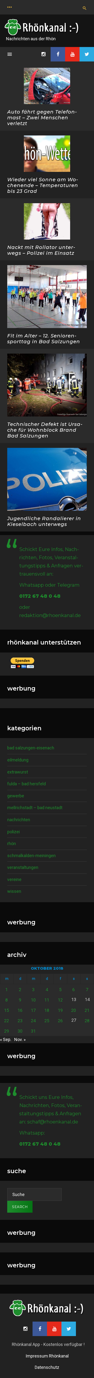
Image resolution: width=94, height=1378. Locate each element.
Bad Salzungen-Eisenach (30, 747)
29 (6, 1031)
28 (87, 1020)
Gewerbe (15, 795)
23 (20, 1020)
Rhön (11, 843)
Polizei (13, 831)
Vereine (14, 879)
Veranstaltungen (22, 867)
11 (46, 999)
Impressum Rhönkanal (47, 1355)
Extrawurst (17, 771)
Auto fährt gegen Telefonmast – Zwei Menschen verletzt (42, 117)
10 (33, 999)
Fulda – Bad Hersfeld (26, 783)
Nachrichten (18, 819)
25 (46, 1020)
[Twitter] (87, 54)
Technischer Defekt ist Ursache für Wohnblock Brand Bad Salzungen (44, 430)
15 (6, 1010)
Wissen (14, 891)
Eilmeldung (17, 759)
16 (20, 1010)
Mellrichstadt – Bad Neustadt (34, 807)
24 (33, 1020)
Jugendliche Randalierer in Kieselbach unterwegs (44, 521)
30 (20, 1031)
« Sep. (5, 1039)
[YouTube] (72, 54)
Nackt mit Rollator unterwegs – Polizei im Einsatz (41, 250)
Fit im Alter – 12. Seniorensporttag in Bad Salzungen (43, 338)
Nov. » (20, 1039)
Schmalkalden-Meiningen (31, 855)
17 (33, 1010)
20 (73, 1010)
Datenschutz (47, 1367)
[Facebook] (58, 54)
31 (33, 1031)
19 (60, 1010)
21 (87, 1010)
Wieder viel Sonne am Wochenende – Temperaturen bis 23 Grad (42, 185)
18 (46, 1010)
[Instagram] (43, 54)
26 (60, 1020)
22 (6, 1020)
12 (60, 999)
